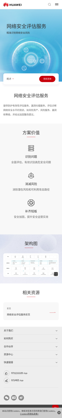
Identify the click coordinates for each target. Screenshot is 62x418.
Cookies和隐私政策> (29, 414)
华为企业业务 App (19, 373)
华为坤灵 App (17, 380)
